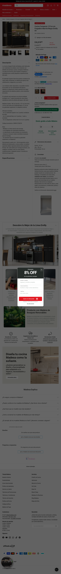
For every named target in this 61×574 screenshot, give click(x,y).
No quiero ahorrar (30, 303)
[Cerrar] (41, 270)
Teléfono (22, 291)
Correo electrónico (24, 285)
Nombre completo (24, 280)
